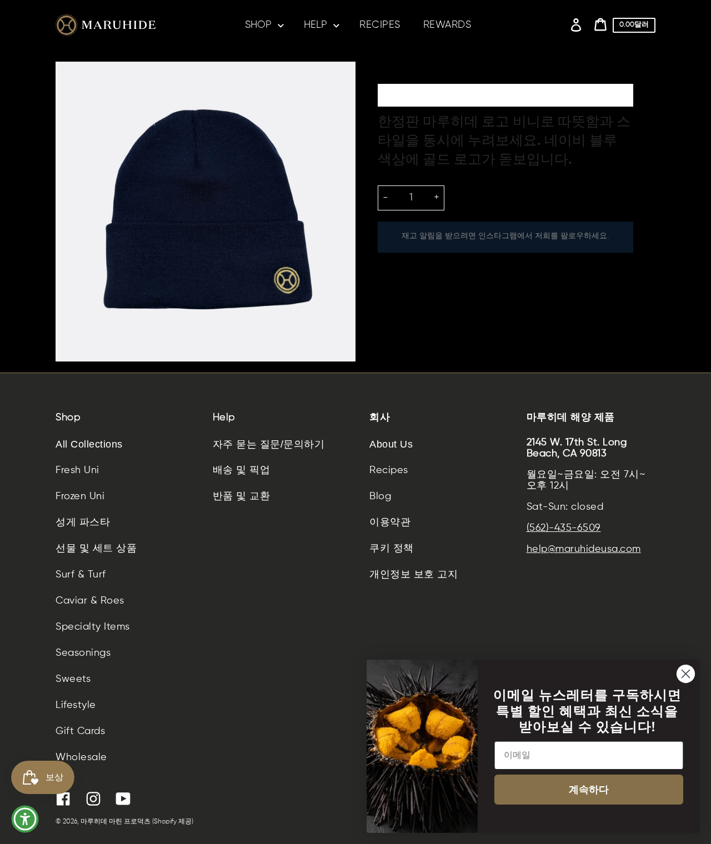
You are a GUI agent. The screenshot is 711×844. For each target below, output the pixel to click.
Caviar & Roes (90, 601)
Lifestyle (76, 705)
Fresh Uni (77, 470)
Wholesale (81, 757)
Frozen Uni (80, 496)
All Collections (89, 444)
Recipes (388, 470)
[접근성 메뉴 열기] (25, 819)
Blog (380, 496)
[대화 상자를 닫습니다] (685, 674)
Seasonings (83, 653)
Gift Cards (80, 731)
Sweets (73, 679)
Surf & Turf (81, 575)
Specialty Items (93, 627)
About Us (391, 444)
